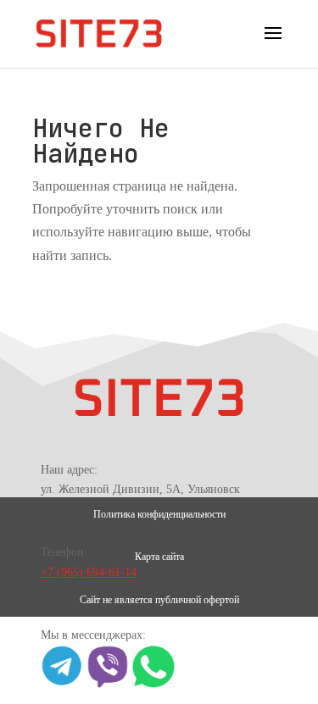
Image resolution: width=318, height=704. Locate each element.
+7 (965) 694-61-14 (89, 572)
